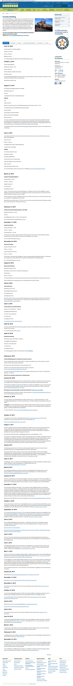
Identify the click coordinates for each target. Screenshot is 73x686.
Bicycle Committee (40, 664)
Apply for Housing (17, 660)
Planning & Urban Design (51, 9)
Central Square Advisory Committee (41, 669)
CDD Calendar (35, 2)
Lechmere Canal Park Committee (40, 677)
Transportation (59, 9)
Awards (4, 664)
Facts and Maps (34, 9)
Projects (7, 13)
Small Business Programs (18, 665)
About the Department (7, 660)
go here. (31, 58)
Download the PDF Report (31, 604)
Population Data (63, 667)
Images (19, 43)
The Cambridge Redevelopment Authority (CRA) (14, 512)
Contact (46, 43)
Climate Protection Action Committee (41, 671)
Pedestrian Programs (18, 668)
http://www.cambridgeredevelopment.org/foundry (17, 35)
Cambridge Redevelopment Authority (42, 666)
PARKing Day (5, 672)
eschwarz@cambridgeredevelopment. (37, 168)
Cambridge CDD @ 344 (11, 6)
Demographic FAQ (63, 660)
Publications (5, 673)
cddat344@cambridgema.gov (60, 80)
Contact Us (5, 665)
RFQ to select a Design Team (33, 418)
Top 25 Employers (63, 670)
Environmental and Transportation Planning (29, 666)
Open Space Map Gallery (52, 667)
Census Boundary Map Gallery (52, 661)
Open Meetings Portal (32, 456)
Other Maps (50, 672)
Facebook (56, 83)
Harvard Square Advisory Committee (41, 674)
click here (24, 219)
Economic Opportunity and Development (30, 663)
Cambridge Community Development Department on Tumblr (58, 83)
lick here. (19, 330)
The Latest (6, 43)
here (10, 200)
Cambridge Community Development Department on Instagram (60, 83)
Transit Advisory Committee (42, 680)
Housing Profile (62, 664)
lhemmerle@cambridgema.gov (32, 650)
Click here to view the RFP (37, 390)
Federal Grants (5, 667)
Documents (40, 43)
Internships (5, 670)
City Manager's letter (32, 574)
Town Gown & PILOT (63, 672)
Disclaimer (31, 683)
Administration (5, 662)
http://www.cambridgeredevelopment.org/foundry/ (27, 410)
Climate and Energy (22, 9)
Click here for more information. (35, 516)
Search (69, 6)
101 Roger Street (7, 643)
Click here (31, 350)
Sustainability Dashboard (64, 668)
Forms (4, 668)
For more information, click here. (40, 506)
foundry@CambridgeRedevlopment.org (41, 392)
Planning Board (17, 662)
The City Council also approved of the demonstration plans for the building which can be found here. (27, 556)
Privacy (35, 683)
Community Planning (29, 660)
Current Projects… (58, 24)
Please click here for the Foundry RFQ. (12, 527)
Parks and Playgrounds (44, 9)
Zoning (15, 664)
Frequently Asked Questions (29, 43)
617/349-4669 (60, 71)
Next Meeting (26, 126)
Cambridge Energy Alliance (19, 667)
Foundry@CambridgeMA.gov (15, 622)
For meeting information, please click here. (13, 321)
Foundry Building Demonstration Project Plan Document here (23, 580)
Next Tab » (49, 654)
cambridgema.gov (66, 2)
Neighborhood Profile (64, 665)
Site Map (4, 675)
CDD (3, 13)
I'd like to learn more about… (60, 17)
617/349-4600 (60, 69)
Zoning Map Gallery (51, 670)
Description (13, 43)
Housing (27, 667)
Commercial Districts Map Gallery (52, 664)
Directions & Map (58, 67)
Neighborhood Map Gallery (53, 666)
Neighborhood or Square (59, 20)
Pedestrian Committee (41, 678)
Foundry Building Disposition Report (18, 574)
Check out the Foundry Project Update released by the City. (16, 606)
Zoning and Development (30, 669)
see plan (12, 480)
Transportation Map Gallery (53, 669)
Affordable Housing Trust (41, 662)
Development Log (63, 662)
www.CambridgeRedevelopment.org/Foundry (14, 387)
